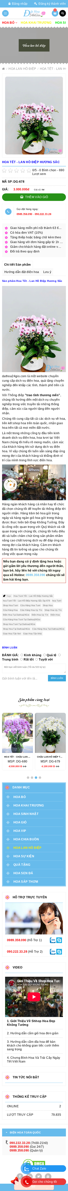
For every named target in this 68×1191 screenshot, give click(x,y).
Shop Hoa (48, 605)
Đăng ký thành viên (52, 3)
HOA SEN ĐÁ (23, 873)
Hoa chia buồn (26, 839)
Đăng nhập (19, 3)
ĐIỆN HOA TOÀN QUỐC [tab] (25, 1132)
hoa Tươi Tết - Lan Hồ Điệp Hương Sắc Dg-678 (26, 601)
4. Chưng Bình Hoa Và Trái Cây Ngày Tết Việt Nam (33, 1059)
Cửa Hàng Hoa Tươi (30, 605)
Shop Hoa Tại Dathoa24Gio (16, 629)
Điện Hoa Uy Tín (40, 615)
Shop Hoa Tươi (10, 605)
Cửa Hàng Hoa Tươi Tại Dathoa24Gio (21, 619)
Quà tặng (21, 864)
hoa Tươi (56, 601)
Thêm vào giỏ (36, 197)
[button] (28, 777)
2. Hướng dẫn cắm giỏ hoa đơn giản (32, 1033)
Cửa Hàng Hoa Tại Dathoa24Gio (48, 629)
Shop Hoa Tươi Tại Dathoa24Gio (19, 624)
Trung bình (10, 659)
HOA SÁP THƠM (25, 881)
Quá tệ (51, 655)
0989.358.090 (24, 214)
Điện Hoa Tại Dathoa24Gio (16, 615)
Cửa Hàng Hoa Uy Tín (31, 610)
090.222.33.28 (43, 214)
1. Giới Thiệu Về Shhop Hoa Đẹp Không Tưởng (31, 1022)
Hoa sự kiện (23, 856)
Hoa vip (19, 830)
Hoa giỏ (20, 822)
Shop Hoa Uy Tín (53, 610)
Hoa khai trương (36, 22)
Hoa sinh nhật (26, 814)
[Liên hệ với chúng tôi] (53, 940)
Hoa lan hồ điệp (22, 68)
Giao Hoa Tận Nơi (12, 633)
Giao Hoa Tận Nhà (32, 633)
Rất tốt (29, 659)
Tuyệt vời (46, 659)
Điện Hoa (55, 615)
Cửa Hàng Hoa (10, 610)
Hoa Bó (8, 22)
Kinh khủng (33, 655)
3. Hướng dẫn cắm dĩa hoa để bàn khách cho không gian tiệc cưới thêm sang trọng (33, 1045)
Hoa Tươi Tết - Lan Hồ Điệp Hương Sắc (33, 596)
